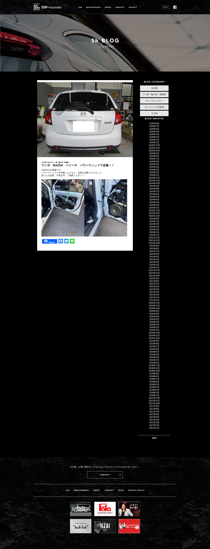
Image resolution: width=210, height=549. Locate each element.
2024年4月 (154, 199)
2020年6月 (154, 316)
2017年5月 (154, 417)
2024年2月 (154, 205)
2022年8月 (154, 248)
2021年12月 (154, 270)
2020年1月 (154, 330)
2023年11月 (154, 213)
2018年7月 (154, 379)
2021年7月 (154, 284)
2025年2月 (154, 172)
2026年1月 (154, 142)
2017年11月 (154, 400)
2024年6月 (154, 194)
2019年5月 (154, 352)
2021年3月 (154, 294)
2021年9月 (154, 278)
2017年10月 (154, 403)
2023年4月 (154, 226)
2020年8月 (154, 313)
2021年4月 (154, 292)
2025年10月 (154, 150)
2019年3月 (154, 357)
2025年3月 (154, 169)
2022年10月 (154, 243)
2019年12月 (154, 333)
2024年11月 (154, 180)
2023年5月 (154, 224)
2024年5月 (154, 197)
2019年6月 (154, 349)
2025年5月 (154, 164)
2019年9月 (154, 341)
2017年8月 (154, 409)
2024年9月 (154, 186)
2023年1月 (154, 235)
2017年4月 (154, 420)
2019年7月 (154, 346)
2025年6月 (154, 161)
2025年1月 (154, 175)
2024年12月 (154, 178)
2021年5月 (154, 289)
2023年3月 (154, 229)
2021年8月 (154, 281)
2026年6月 (154, 129)
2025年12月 (154, 145)
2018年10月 (154, 371)
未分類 (154, 88)
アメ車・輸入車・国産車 (61, 162)
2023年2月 (154, 232)
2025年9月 (154, 153)
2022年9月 (154, 246)
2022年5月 (154, 256)
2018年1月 (154, 395)
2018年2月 (154, 392)
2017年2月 (154, 425)
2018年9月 (154, 373)
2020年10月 (154, 308)
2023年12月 (154, 210)
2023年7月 (154, 221)
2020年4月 (154, 322)
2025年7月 (154, 159)
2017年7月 (154, 411)
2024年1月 (154, 207)
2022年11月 (154, 240)
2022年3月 (154, 262)
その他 (154, 113)
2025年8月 (154, 156)
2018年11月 (154, 368)
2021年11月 (154, 273)
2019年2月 (154, 360)
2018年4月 (154, 387)
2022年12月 (154, 237)
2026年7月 (154, 126)
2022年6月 (154, 254)
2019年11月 (154, 335)
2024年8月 (154, 188)
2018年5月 (154, 384)
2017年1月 (154, 428)
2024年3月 (154, 202)
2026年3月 (154, 137)
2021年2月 (154, 297)
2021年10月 (154, 275)
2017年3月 (154, 422)
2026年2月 (154, 140)
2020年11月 (154, 305)
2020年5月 (154, 319)
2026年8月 (154, 123)
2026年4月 (154, 134)
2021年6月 (154, 286)
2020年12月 (154, 303)
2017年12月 (154, 398)
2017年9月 (154, 406)
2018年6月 (154, 381)
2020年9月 (154, 311)
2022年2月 (154, 265)
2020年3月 (154, 324)
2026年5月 (154, 131)
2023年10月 (154, 216)
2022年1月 (154, 267)
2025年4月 (154, 167)
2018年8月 (154, 376)
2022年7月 (154, 251)
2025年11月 (154, 148)
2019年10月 (154, 338)
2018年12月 (154, 365)
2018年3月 (154, 390)
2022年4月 (154, 259)
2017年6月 (154, 414)
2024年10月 (154, 183)
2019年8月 (154, 343)
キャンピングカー (154, 100)
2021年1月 (154, 300)
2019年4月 (154, 354)
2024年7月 (154, 191)
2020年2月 (154, 327)
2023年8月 (154, 218)
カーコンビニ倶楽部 (154, 107)
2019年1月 (154, 362)
